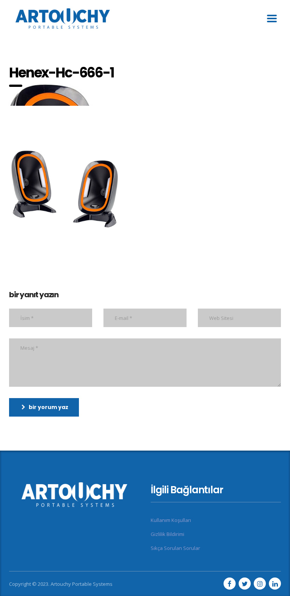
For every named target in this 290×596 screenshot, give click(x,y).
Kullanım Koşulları (171, 520)
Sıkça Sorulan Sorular (175, 548)
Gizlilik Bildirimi (167, 534)
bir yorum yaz (48, 407)
